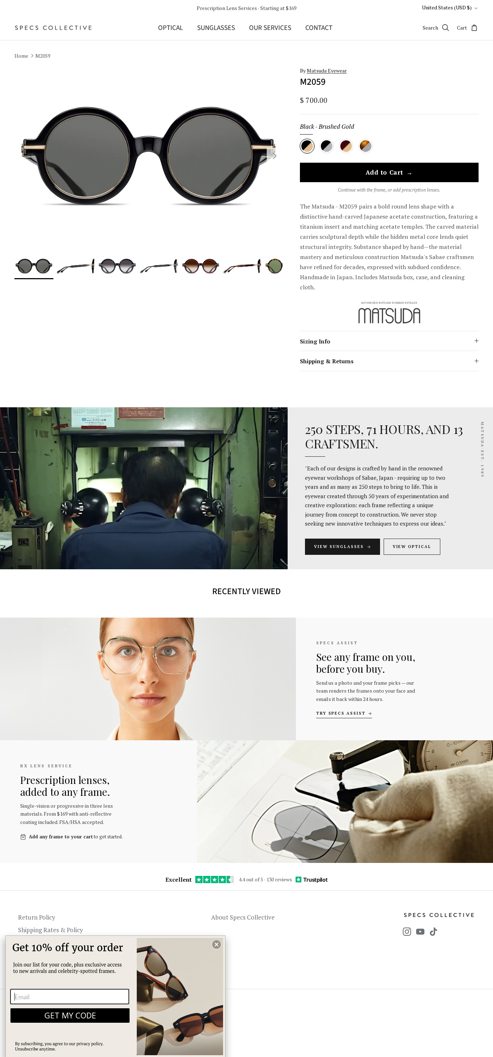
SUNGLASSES (216, 28)
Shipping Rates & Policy (50, 930)
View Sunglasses (339, 546)
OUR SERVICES (270, 28)
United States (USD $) (447, 7)
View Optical (412, 546)
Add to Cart (389, 172)
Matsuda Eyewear (327, 70)
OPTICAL (170, 28)
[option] (148, 156)
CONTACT (318, 28)
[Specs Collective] (53, 28)
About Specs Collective (243, 917)
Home (21, 55)
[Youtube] (420, 931)
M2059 (42, 55)
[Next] (275, 156)
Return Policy (36, 917)
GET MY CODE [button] (70, 1015)
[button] (216, 944)
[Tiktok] (433, 931)
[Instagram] (407, 931)
